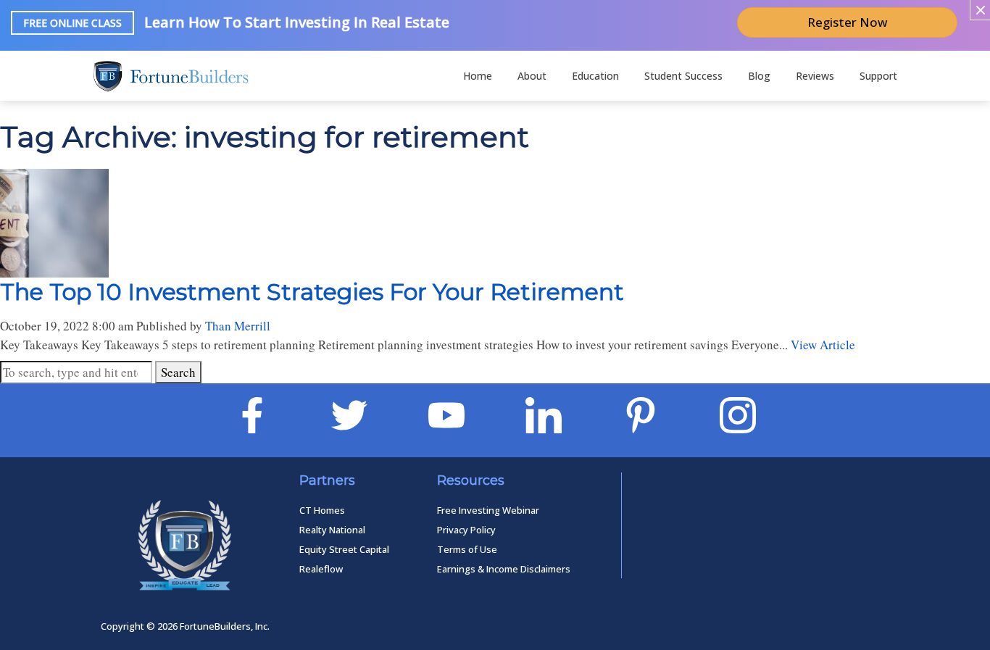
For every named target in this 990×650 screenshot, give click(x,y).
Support (878, 76)
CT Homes (322, 510)
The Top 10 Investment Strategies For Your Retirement (312, 292)
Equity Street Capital (344, 549)
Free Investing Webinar (488, 510)
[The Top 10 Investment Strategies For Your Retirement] (54, 268)
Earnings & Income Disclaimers (503, 568)
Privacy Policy (466, 529)
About (531, 76)
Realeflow (321, 568)
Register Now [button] (847, 22)
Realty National (332, 529)
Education (595, 76)
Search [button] (178, 372)
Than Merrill (237, 325)
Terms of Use (467, 549)
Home (477, 76)
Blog (759, 76)
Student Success (683, 76)
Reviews (815, 76)
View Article (823, 344)
